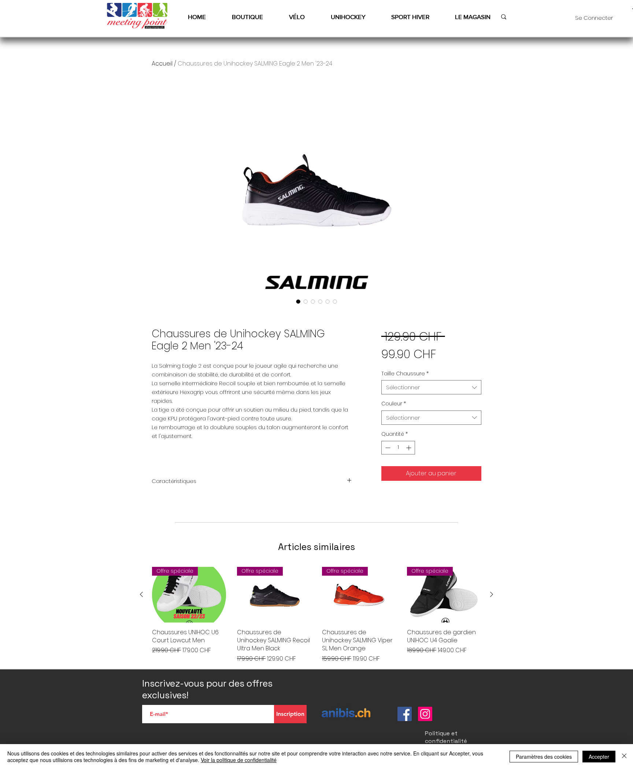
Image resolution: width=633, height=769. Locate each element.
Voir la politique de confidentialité (239, 760)
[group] (316, 615)
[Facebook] (404, 714)
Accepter (599, 756)
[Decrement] (387, 447)
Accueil (162, 63)
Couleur (393, 403)
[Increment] (409, 447)
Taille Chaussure (405, 373)
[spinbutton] (398, 447)
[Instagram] (425, 714)
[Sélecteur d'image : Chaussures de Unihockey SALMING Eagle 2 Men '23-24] (298, 301)
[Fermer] (624, 756)
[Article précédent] (141, 594)
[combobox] (431, 387)
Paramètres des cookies (544, 756)
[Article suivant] (491, 594)
